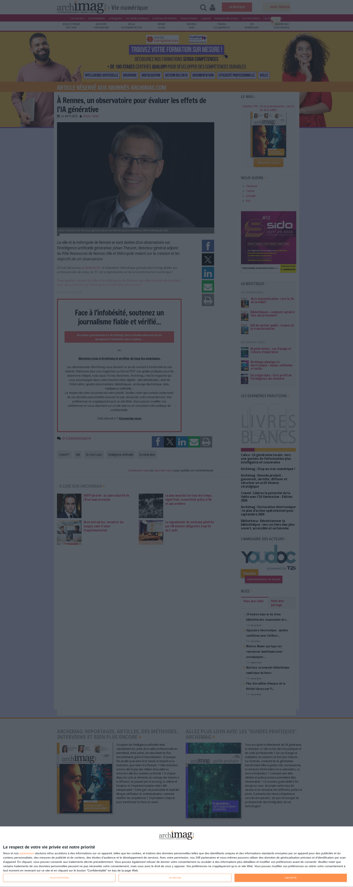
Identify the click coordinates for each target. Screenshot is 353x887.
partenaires (26, 853)
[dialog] (176, 857)
